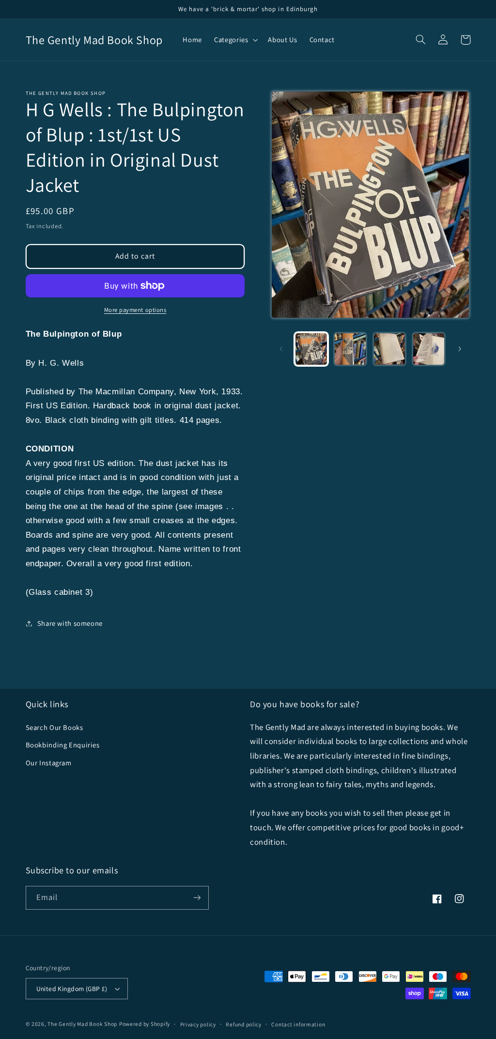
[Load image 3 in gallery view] (389, 349)
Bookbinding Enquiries (63, 744)
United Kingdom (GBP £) (72, 988)
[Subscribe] (197, 898)
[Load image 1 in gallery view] (311, 349)
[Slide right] (459, 349)
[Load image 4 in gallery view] (429, 349)
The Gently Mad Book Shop (82, 1023)
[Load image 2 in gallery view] (350, 349)
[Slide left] (281, 349)
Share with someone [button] (70, 623)
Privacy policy (198, 1024)
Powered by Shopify (144, 1023)
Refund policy (244, 1024)
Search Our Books (54, 727)
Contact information (298, 1024)
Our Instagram (49, 762)
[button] (235, 39)
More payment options (135, 310)
